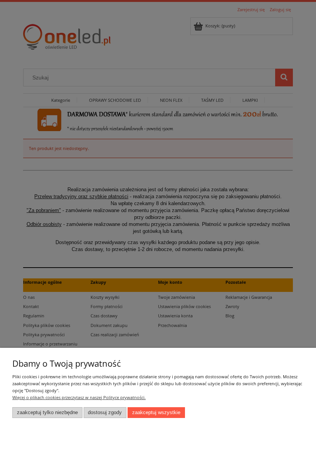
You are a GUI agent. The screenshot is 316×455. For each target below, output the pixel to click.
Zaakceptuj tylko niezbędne (47, 412)
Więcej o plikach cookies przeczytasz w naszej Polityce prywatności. (79, 397)
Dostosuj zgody (105, 412)
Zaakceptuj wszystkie (156, 412)
